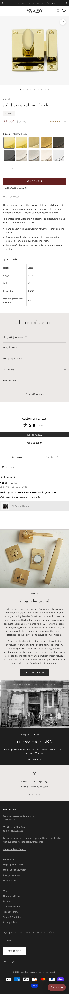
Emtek (7, 99)
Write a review (34, 434)
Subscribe (14, 951)
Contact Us (8, 859)
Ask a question (34, 442)
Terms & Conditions (12, 917)
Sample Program (11, 906)
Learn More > (34, 759)
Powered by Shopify (47, 972)
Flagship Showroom (13, 864)
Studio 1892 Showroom (14, 869)
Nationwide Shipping (34, 781)
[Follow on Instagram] (4, 962)
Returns (7, 901)
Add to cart (35, 181)
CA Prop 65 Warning (34, 393)
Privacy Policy (10, 922)
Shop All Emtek (34, 672)
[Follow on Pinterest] (13, 962)
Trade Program (10, 911)
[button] (5, 506)
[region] (34, 780)
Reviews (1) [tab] (17, 457)
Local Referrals (10, 880)
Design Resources (12, 875)
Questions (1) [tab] (52, 457)
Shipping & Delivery (12, 895)
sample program (50, 3)
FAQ (5, 890)
